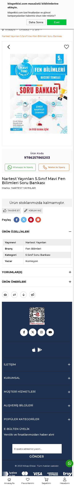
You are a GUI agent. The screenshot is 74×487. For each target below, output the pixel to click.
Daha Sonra (36, 22)
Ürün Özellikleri (15, 231)
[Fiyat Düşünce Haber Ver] (23, 294)
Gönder (36, 456)
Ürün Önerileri (14, 281)
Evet (56, 22)
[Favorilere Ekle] (66, 47)
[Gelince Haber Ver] (32, 294)
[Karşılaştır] (14, 294)
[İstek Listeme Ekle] (5, 294)
